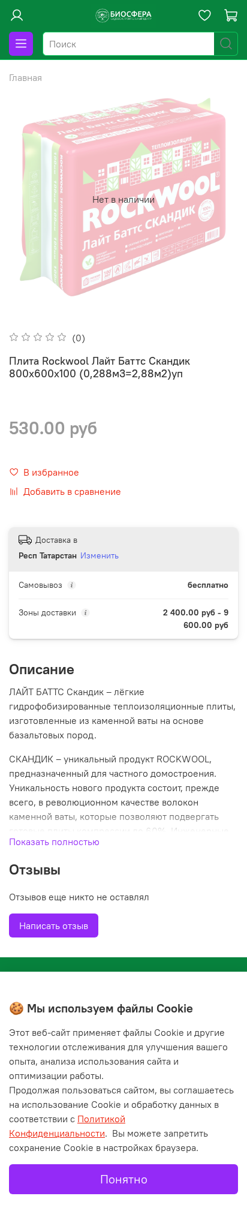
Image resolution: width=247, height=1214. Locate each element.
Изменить (99, 555)
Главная (25, 77)
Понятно (123, 1178)
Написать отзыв (53, 925)
